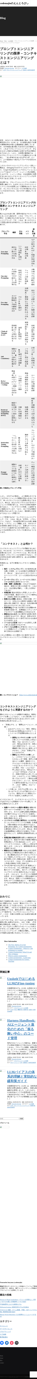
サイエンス (4, 1326)
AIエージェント (14, 1062)
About (1, 1358)
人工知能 (10, 41)
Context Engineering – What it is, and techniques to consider (20, 949)
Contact (2, 1362)
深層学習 (25, 1009)
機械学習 (20, 1009)
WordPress (27, 1376)
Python (15, 1009)
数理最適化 (4, 1337)
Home (1, 41)
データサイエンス (6, 1329)
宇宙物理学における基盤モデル (11, 1304)
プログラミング (18, 1008)
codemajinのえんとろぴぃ (14, 3)
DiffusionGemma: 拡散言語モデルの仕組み (14, 1307)
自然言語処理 (31, 70)
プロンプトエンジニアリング (14, 70)
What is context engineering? (17, 956)
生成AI (25, 70)
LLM (4, 70)
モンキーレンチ (13, 1376)
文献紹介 (25, 1062)
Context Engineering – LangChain (19, 958)
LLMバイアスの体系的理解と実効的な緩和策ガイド (22, 1076)
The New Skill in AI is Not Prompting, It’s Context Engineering (20, 945)
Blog (5, 41)
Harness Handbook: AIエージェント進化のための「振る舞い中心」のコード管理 (21, 1029)
